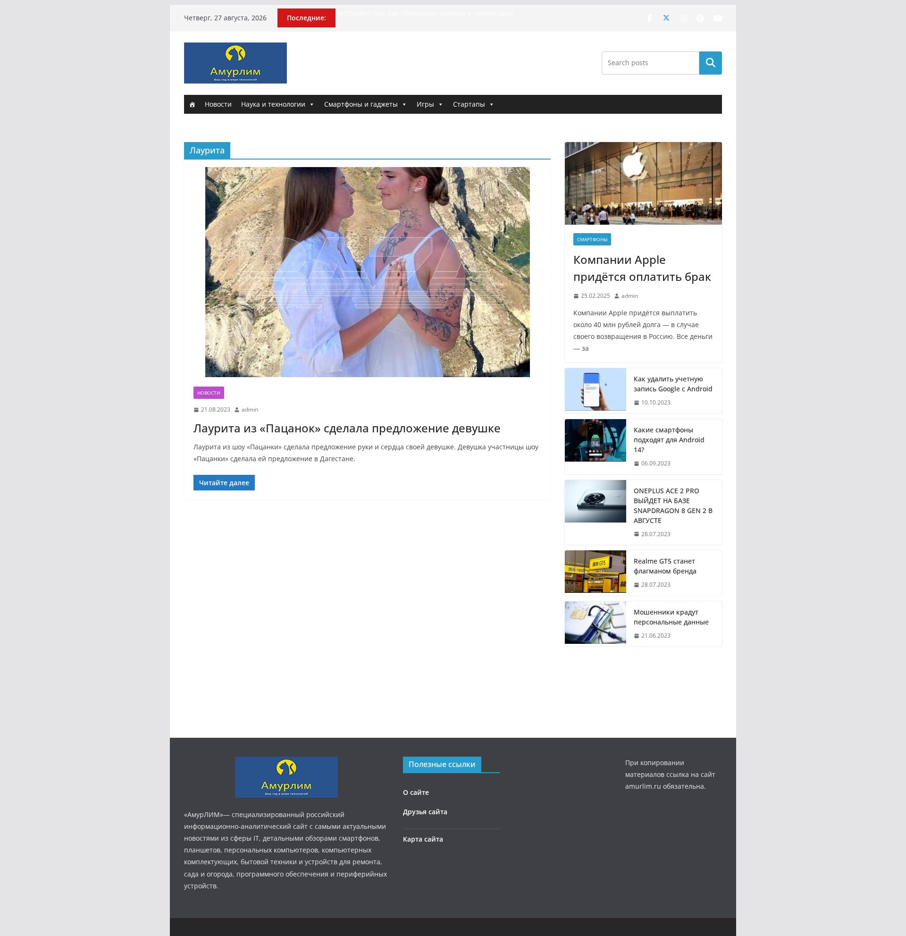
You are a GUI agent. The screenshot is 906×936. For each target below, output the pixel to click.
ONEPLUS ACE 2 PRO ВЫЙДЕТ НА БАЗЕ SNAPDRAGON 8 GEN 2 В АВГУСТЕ (673, 505)
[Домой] (192, 104)
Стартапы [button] (469, 104)
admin (250, 409)
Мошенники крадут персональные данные (671, 616)
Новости (218, 104)
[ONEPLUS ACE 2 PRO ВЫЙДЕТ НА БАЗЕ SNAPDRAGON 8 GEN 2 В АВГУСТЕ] (595, 512)
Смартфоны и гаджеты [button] (361, 104)
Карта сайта (423, 839)
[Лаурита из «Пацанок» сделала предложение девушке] (367, 272)
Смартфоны (592, 239)
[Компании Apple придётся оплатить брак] (643, 183)
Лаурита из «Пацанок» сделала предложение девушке (347, 428)
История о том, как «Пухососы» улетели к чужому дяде (425, 12)
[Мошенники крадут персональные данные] (595, 624)
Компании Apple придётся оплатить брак (642, 268)
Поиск (710, 63)
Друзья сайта (425, 811)
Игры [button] (425, 104)
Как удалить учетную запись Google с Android (673, 383)
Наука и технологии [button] (273, 104)
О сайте (416, 792)
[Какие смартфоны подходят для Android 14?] (595, 446)
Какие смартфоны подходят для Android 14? (669, 439)
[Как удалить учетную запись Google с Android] (595, 390)
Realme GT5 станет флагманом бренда (665, 566)
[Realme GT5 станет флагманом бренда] (595, 573)
